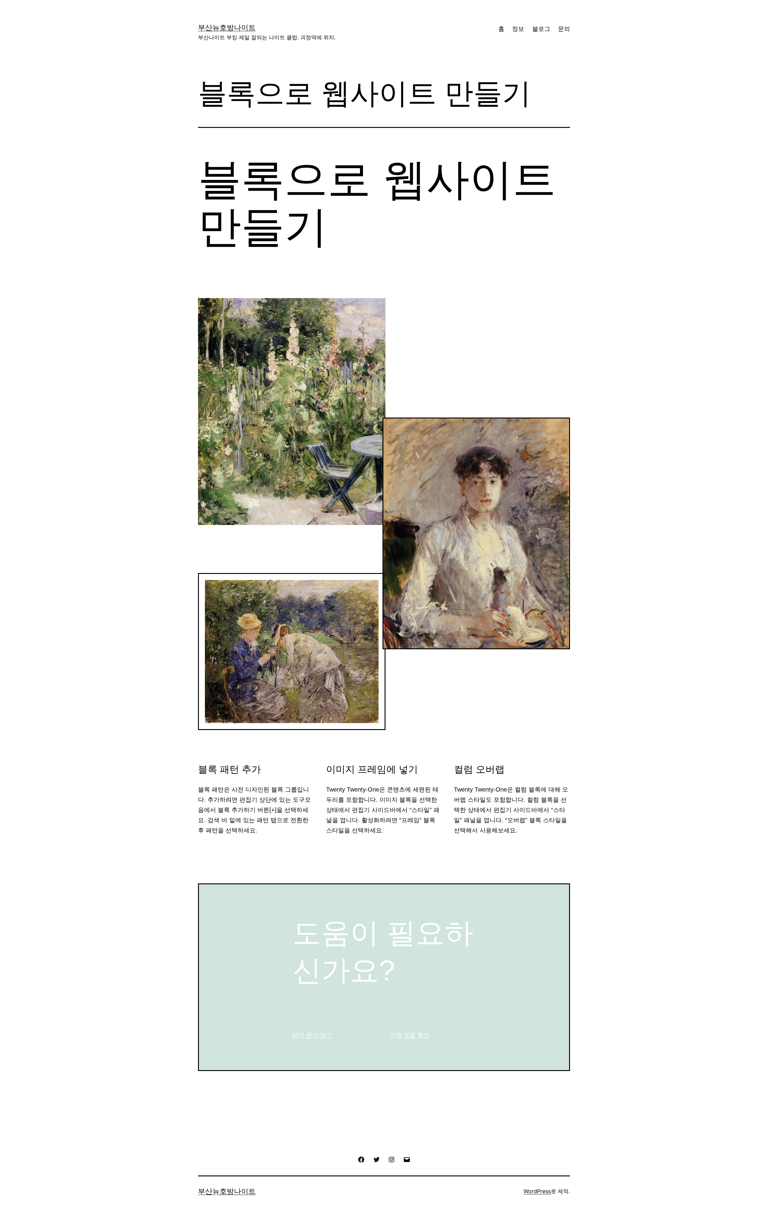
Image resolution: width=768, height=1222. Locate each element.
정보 (518, 28)
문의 (564, 28)
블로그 (541, 28)
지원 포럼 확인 (410, 1035)
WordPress (537, 1191)
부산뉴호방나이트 (227, 27)
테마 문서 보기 (312, 1035)
